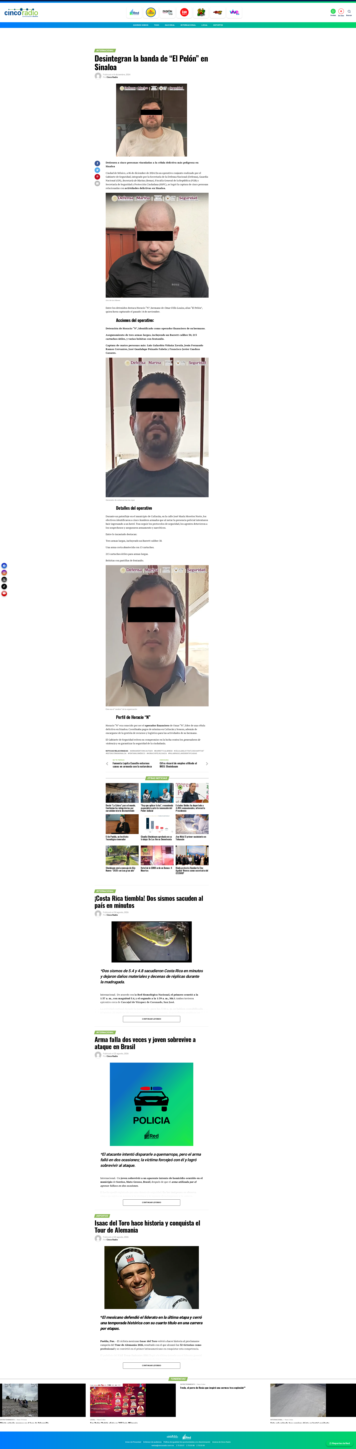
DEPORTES (218, 25)
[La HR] (184, 12)
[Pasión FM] (167, 12)
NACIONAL (170, 25)
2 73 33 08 (190, 1445)
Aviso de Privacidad (133, 1442)
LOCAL (205, 25)
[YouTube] (4, 593)
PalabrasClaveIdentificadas (183, 753)
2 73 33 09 (200, 1445)
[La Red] (134, 12)
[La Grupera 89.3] (150, 12)
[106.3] (234, 12)
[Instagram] (4, 572)
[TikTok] (4, 586)
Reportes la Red (341, 1443)
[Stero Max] (217, 12)
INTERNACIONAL (188, 25)
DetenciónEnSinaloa (116, 753)
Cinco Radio (112, 77)
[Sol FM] (201, 12)
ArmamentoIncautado (142, 751)
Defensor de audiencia (152, 1442)
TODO (156, 25)
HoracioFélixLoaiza (157, 753)
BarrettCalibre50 (163, 751)
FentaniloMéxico (137, 753)
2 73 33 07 (180, 1445)
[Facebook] (4, 565)
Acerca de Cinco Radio (221, 1442)
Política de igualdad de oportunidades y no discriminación (187, 1442)
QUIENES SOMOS (140, 25)
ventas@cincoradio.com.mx (162, 1445)
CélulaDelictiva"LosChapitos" (189, 751)
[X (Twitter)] (4, 579)
